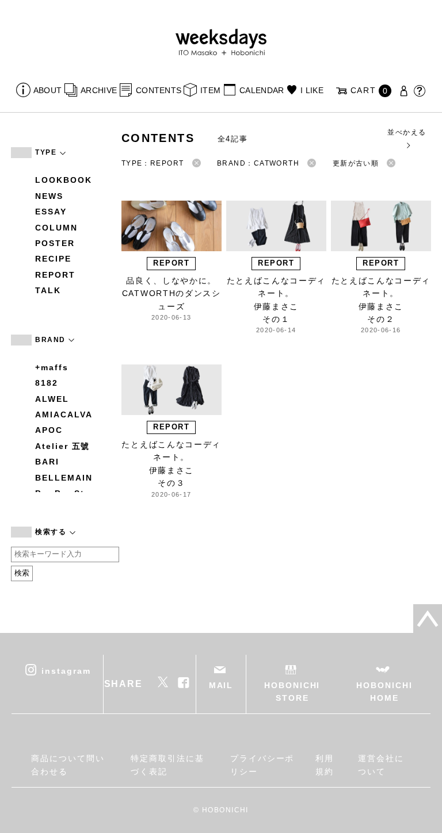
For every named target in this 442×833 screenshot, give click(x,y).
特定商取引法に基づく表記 (167, 765)
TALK (48, 290)
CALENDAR (261, 90)
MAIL (221, 685)
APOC (49, 430)
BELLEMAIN (63, 477)
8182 (46, 382)
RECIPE (53, 258)
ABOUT (47, 90)
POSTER (55, 243)
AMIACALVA (63, 414)
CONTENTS (158, 90)
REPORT (55, 274)
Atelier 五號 (62, 446)
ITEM (210, 90)
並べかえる (406, 132)
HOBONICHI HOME (384, 692)
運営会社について (381, 765)
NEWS (49, 196)
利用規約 (324, 765)
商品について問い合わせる (67, 765)
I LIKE (311, 90)
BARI (47, 461)
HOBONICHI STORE (292, 692)
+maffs (51, 367)
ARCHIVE (99, 90)
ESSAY (51, 211)
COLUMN (56, 227)
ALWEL (52, 399)
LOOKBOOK (63, 180)
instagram (65, 670)
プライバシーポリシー (262, 765)
